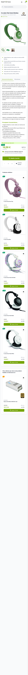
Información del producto (7, 79)
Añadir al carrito (15, 158)
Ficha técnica (17, 79)
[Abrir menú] (21, 2)
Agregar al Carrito (14, 210)
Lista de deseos (20, 163)
